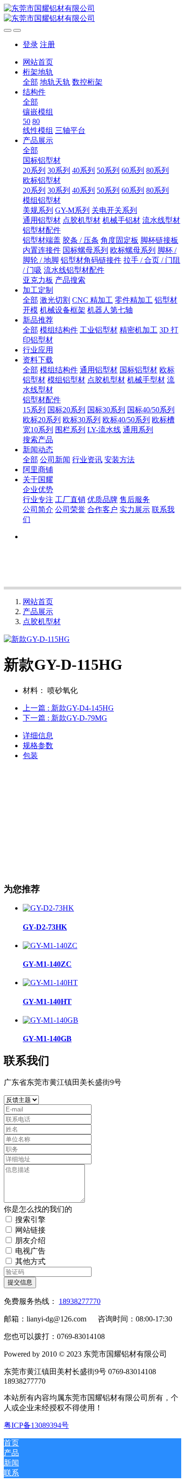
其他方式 (30, 1261)
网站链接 (30, 1230)
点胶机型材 (42, 622)
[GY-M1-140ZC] (50, 945)
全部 (30, 82)
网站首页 (38, 62)
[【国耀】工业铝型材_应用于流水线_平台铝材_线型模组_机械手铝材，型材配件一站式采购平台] (92, 14)
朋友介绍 (30, 1240)
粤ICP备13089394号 (36, 1425)
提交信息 (20, 1282)
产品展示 (38, 612)
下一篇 (65, 718)
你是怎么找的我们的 (38, 1209)
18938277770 (80, 1301)
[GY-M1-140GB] (50, 1020)
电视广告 (30, 1251)
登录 (30, 44)
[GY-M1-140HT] (50, 982)
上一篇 (68, 708)
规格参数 (38, 745)
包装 (30, 755)
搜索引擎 (30, 1220)
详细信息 (38, 736)
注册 (47, 44)
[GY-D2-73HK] (48, 908)
